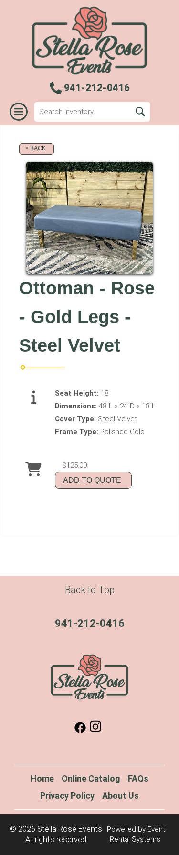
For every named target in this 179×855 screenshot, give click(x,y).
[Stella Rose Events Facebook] (80, 731)
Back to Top (90, 589)
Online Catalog (91, 778)
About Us (120, 796)
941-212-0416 (90, 623)
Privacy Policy (67, 796)
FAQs (138, 778)
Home (42, 778)
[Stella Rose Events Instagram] (95, 731)
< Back (35, 148)
